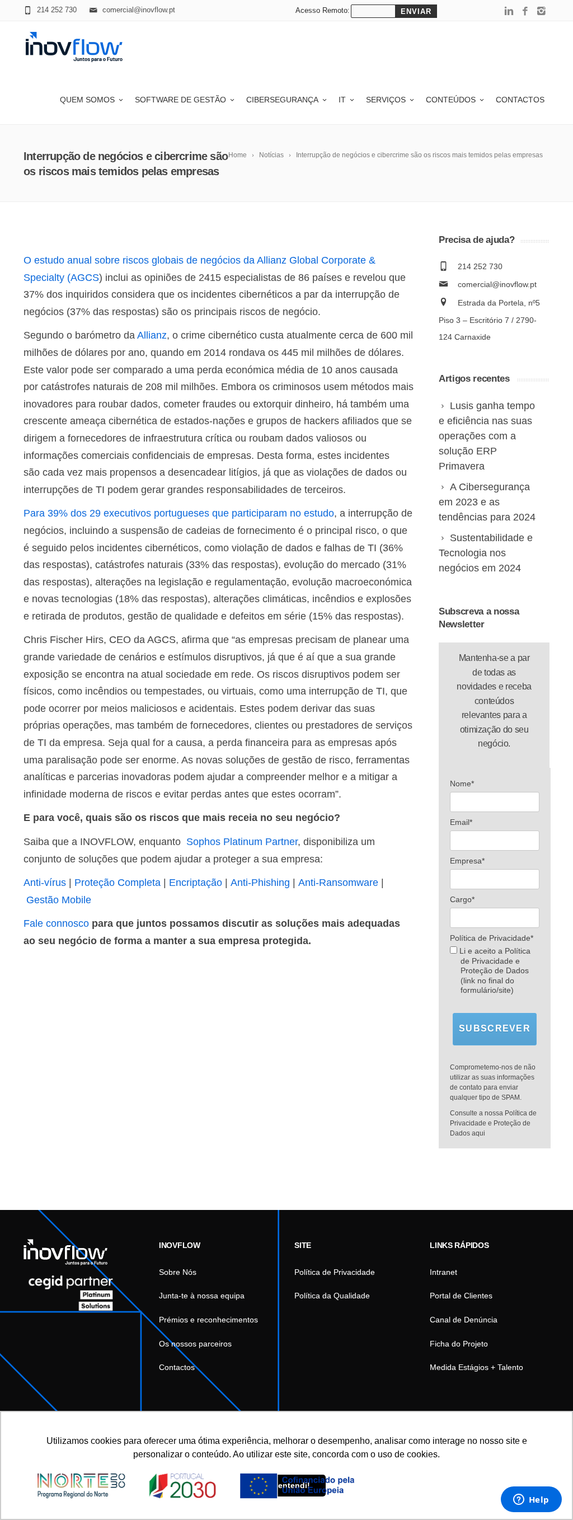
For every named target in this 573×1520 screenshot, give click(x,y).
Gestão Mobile (58, 900)
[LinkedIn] (509, 11)
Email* (461, 822)
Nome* (462, 783)
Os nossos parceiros (195, 1343)
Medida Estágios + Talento (476, 1367)
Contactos (520, 99)
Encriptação (195, 882)
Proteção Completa (117, 882)
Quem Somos (87, 99)
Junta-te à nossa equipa (202, 1295)
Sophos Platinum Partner (242, 841)
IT (342, 99)
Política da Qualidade (332, 1295)
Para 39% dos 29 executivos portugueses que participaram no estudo (179, 513)
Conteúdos (451, 99)
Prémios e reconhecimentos (208, 1319)
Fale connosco (56, 923)
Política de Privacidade (334, 1272)
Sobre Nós (177, 1272)
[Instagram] (541, 11)
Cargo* (462, 899)
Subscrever (494, 1028)
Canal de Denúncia (463, 1319)
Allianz (152, 335)
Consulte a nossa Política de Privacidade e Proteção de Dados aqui (493, 1123)
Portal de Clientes (461, 1295)
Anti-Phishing (260, 882)
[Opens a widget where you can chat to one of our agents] (531, 1500)
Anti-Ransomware (338, 882)
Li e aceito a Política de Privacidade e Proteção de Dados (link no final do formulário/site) (493, 970)
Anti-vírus (45, 882)
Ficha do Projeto (459, 1343)
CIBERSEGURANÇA (282, 99)
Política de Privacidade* (491, 937)
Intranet (443, 1272)
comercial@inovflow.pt (497, 284)
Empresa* (467, 860)
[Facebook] (525, 11)
